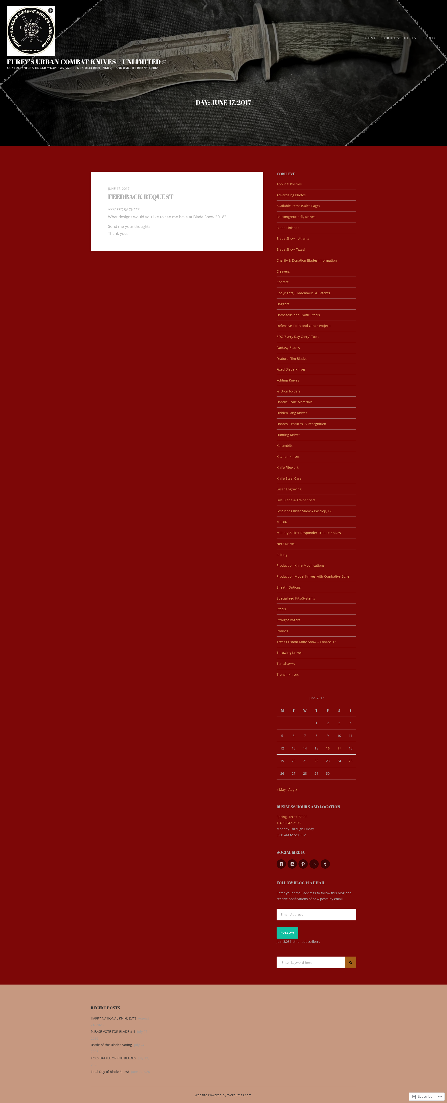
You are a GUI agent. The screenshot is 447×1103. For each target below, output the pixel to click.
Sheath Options (289, 587)
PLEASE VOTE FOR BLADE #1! (113, 1031)
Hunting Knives (288, 435)
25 (350, 761)
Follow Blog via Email (301, 882)
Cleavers (283, 271)
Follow (287, 933)
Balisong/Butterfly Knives (296, 217)
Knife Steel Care (289, 478)
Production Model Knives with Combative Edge (313, 576)
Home (370, 38)
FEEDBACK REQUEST (141, 196)
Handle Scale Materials (294, 402)
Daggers (283, 304)
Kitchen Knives (288, 456)
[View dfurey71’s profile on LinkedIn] (314, 864)
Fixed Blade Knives (291, 369)
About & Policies (399, 38)
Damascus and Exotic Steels (298, 315)
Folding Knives (288, 380)
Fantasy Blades (288, 347)
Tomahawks (286, 663)
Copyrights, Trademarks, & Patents (303, 293)
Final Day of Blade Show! (110, 1071)
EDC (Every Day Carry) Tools (298, 336)
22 (316, 761)
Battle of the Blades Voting (111, 1045)
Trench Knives (288, 674)
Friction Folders (289, 391)
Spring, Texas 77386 (292, 817)
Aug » (292, 789)
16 (328, 748)
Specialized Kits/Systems (296, 598)
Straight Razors (288, 620)
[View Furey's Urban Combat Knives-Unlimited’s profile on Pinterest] (303, 864)
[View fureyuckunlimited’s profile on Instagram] (292, 864)
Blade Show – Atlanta (293, 238)
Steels (281, 609)
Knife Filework (287, 467)
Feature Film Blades (292, 358)
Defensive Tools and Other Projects (304, 325)
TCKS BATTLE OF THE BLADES (113, 1058)
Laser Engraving (289, 489)
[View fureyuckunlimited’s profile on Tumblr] (325, 864)
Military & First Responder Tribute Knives (309, 533)
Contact (431, 38)
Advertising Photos (291, 195)
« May (281, 789)
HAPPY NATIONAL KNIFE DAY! (113, 1018)
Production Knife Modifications (301, 565)
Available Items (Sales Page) (298, 206)
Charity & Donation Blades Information (307, 260)
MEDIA (282, 522)
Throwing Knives (289, 652)
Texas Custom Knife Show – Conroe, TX (306, 642)
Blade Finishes (288, 227)
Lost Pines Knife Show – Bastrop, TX (304, 511)
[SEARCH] (350, 962)
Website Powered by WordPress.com (223, 1095)
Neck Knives (286, 543)
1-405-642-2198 (289, 823)
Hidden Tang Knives (292, 413)
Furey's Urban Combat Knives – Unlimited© (87, 61)
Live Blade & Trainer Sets (296, 500)
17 (339, 748)
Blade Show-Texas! (291, 249)
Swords (282, 631)
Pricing (282, 554)
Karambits (285, 445)
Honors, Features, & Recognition (301, 424)
